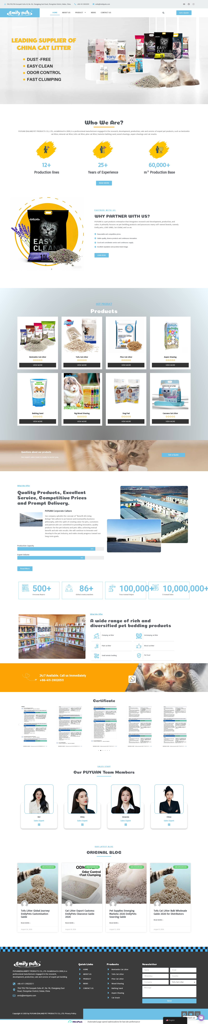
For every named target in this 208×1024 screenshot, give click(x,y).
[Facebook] (189, 4)
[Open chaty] (201, 1017)
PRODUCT (79, 12)
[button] (18, 724)
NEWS (93, 12)
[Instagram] (194, 4)
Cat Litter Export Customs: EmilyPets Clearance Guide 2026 (79, 913)
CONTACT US (106, 12)
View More (37, 365)
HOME (54, 12)
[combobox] (168, 13)
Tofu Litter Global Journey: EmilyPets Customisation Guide (35, 913)
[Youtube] (184, 4)
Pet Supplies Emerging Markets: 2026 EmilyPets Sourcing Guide (122, 913)
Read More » (25, 923)
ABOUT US (66, 12)
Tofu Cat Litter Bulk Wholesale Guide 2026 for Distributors (170, 912)
